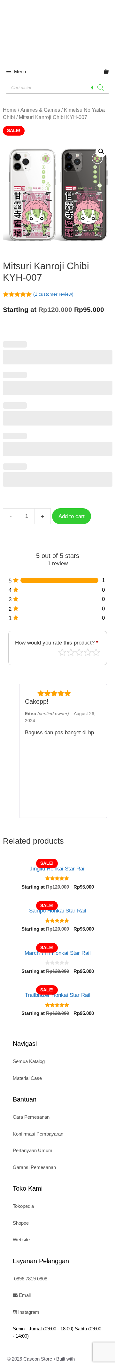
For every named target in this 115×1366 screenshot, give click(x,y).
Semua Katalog (29, 1061)
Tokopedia (23, 1206)
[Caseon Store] (58, 31)
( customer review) (53, 294)
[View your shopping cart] (106, 71)
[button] (101, 151)
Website (21, 1239)
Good (88, 652)
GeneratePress (92, 1359)
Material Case (27, 1078)
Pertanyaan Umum (32, 1150)
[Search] (101, 87)
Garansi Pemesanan (34, 1167)
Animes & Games (40, 110)
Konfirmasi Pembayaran (38, 1134)
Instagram (28, 1312)
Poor (62, 652)
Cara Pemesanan (31, 1117)
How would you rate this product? (56, 643)
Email (24, 1295)
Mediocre (71, 652)
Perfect (96, 652)
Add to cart (71, 516)
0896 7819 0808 (30, 1278)
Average (79, 652)
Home (10, 110)
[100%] (59, 580)
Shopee (21, 1223)
